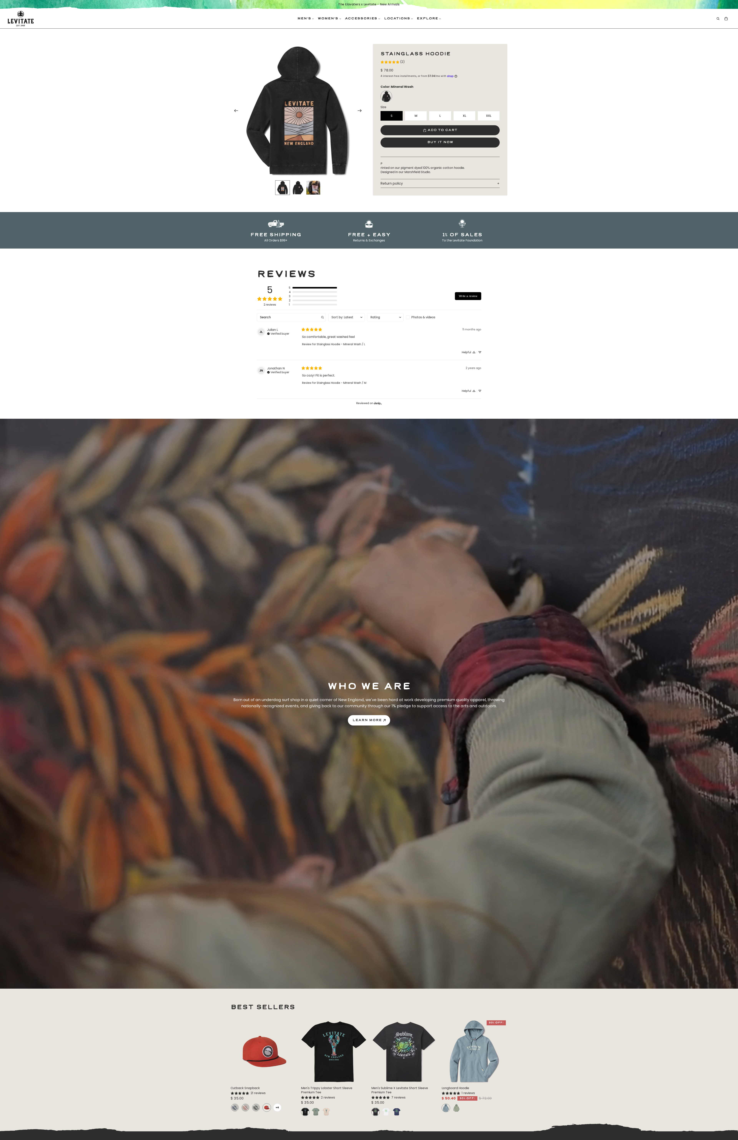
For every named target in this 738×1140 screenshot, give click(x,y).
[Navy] (235, 1107)
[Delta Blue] (396, 1112)
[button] (313, 288)
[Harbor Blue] (446, 1108)
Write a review (468, 296)
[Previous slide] (232, 4)
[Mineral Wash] (386, 96)
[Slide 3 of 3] (313, 188)
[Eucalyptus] (316, 1112)
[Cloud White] (386, 1112)
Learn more (367, 720)
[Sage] (456, 1108)
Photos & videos (423, 317)
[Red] (245, 1107)
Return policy (392, 183)
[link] (392, 62)
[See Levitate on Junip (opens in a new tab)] (378, 403)
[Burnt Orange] (267, 1107)
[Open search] (718, 18)
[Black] (256, 1107)
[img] (278, 333)
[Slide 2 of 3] (298, 188)
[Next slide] (503, 4)
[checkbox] (424, 317)
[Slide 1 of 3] (282, 188)
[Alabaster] (326, 1112)
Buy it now (440, 142)
